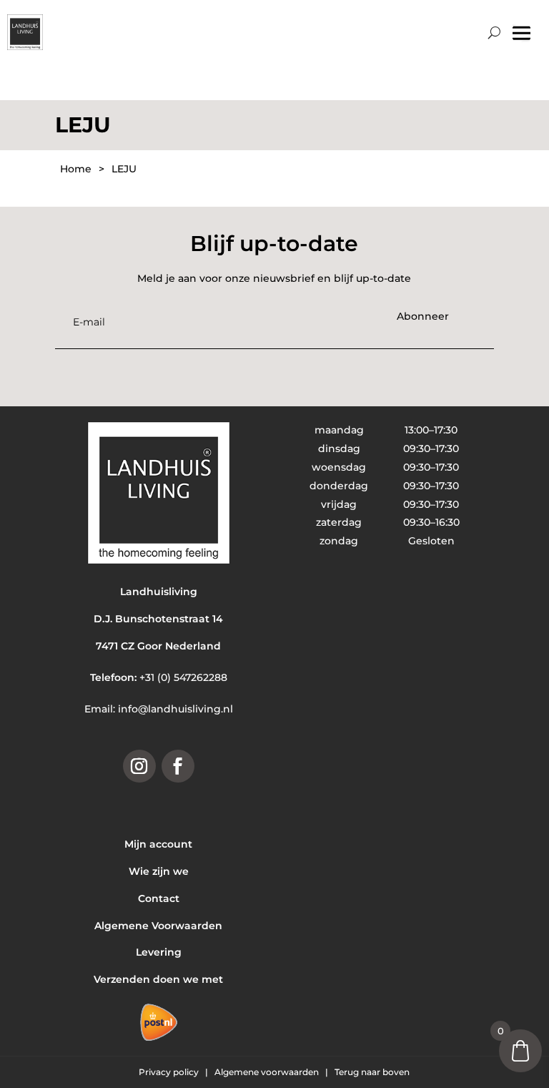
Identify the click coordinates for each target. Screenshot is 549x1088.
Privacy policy (170, 1072)
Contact (158, 898)
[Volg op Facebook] (178, 766)
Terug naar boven (372, 1072)
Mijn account (158, 844)
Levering (159, 952)
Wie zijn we (159, 871)
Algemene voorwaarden (267, 1072)
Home (76, 168)
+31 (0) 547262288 (183, 677)
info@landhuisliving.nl (175, 708)
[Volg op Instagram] (139, 766)
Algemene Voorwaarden (158, 925)
